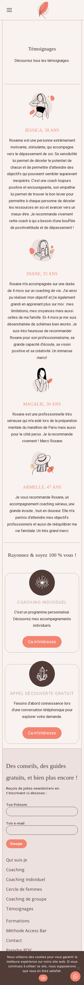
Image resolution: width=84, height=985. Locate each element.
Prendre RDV (19, 950)
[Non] (78, 968)
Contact (14, 940)
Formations (17, 920)
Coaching (15, 869)
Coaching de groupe (26, 899)
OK (43, 978)
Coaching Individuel (25, 879)
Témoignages (19, 908)
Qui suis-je (16, 860)
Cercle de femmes (24, 889)
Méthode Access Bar (26, 930)
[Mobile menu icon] (9, 10)
